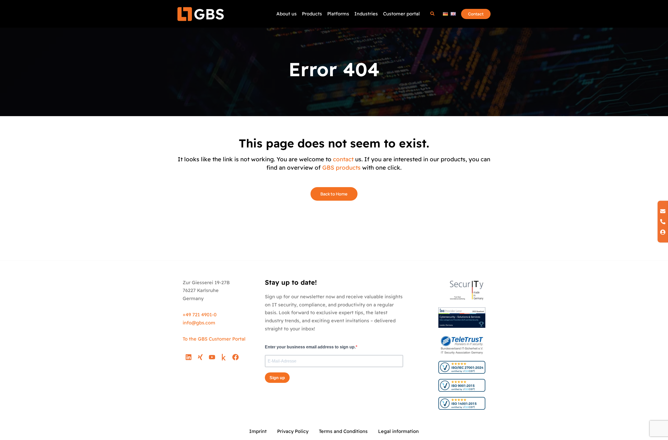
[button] (432, 14)
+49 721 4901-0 (200, 315)
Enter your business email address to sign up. (310, 347)
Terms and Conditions (343, 431)
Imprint (258, 431)
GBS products (341, 167)
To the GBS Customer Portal (214, 339)
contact (343, 159)
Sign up (277, 378)
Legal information (398, 431)
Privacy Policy (292, 431)
